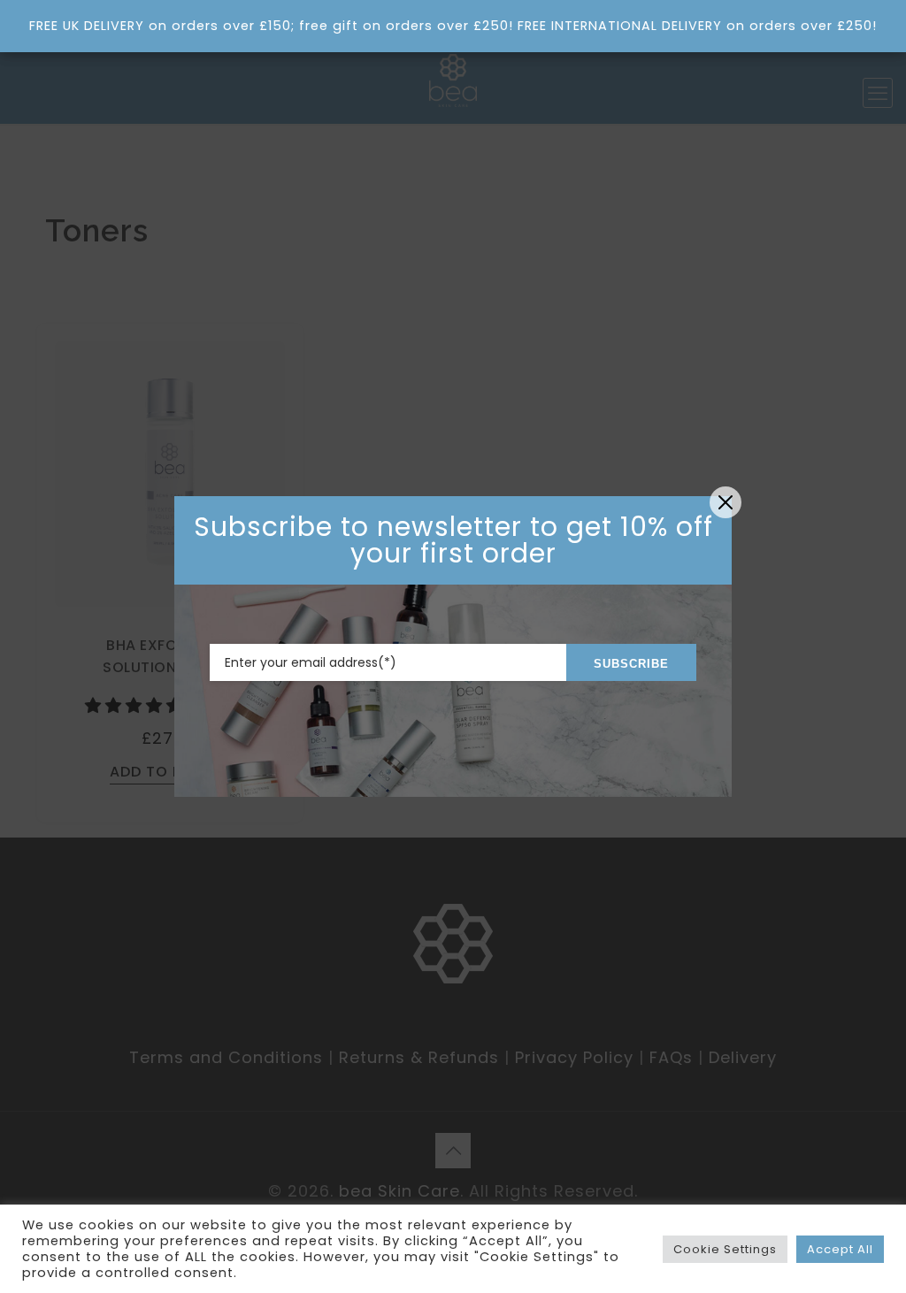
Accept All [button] (840, 1249)
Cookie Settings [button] (725, 1249)
